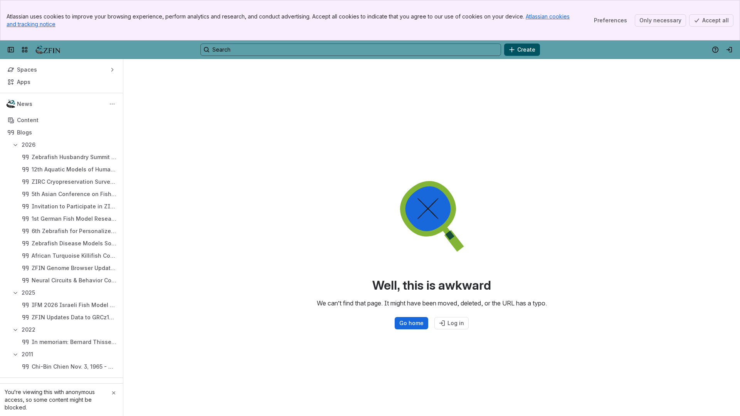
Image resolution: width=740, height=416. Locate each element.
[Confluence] (48, 50)
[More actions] (112, 104)
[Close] (113, 393)
